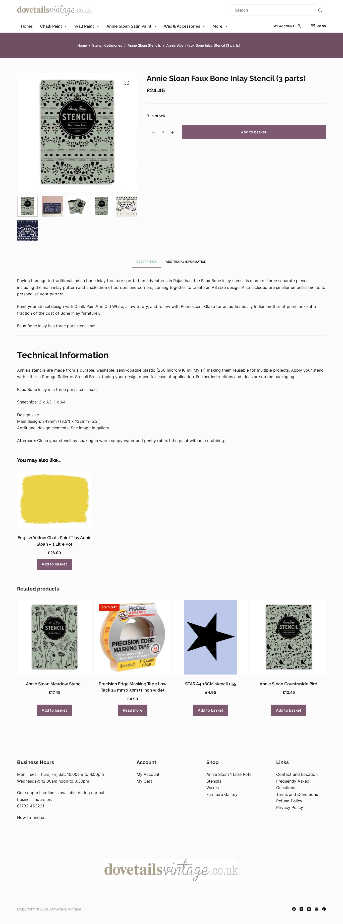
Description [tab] (146, 262)
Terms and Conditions (297, 794)
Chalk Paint (51, 26)
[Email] (316, 909)
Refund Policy (289, 800)
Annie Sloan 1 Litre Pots (228, 774)
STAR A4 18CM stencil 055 (210, 683)
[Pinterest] (324, 909)
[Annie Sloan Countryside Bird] (288, 637)
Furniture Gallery (222, 794)
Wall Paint (84, 26)
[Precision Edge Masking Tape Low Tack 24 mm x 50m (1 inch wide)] (132, 637)
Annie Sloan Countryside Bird (288, 683)
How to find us (31, 817)
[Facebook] (294, 909)
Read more (132, 710)
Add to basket (253, 132)
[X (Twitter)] (301, 909)
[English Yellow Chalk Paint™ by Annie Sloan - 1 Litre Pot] (54, 499)
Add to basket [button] (54, 564)
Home (27, 26)
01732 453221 (30, 805)
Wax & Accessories (182, 26)
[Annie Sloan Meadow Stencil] (54, 637)
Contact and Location (297, 774)
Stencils (213, 781)
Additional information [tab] (186, 262)
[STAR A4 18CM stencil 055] (210, 637)
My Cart (144, 781)
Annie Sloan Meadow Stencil (54, 683)
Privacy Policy (289, 807)
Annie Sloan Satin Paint (128, 26)
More (217, 26)
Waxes (212, 787)
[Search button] (320, 10)
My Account (148, 774)
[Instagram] (309, 909)
